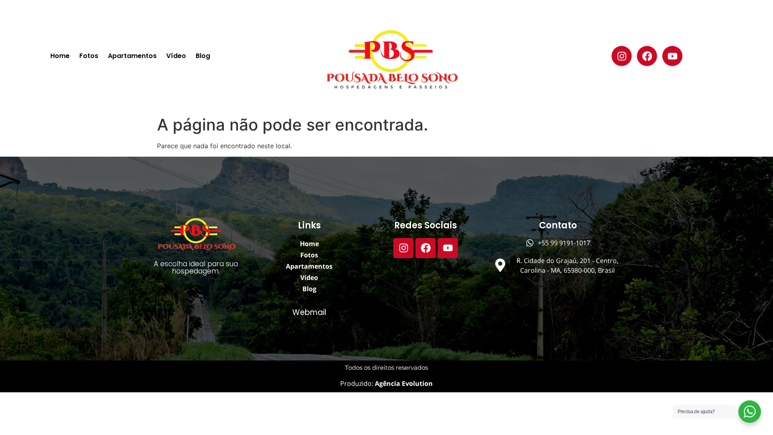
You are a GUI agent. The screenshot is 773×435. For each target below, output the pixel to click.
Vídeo (176, 55)
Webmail (309, 312)
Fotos (88, 55)
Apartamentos (132, 55)
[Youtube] (672, 56)
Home (60, 55)
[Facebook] (647, 56)
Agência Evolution (403, 383)
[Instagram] (622, 56)
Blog (203, 55)
